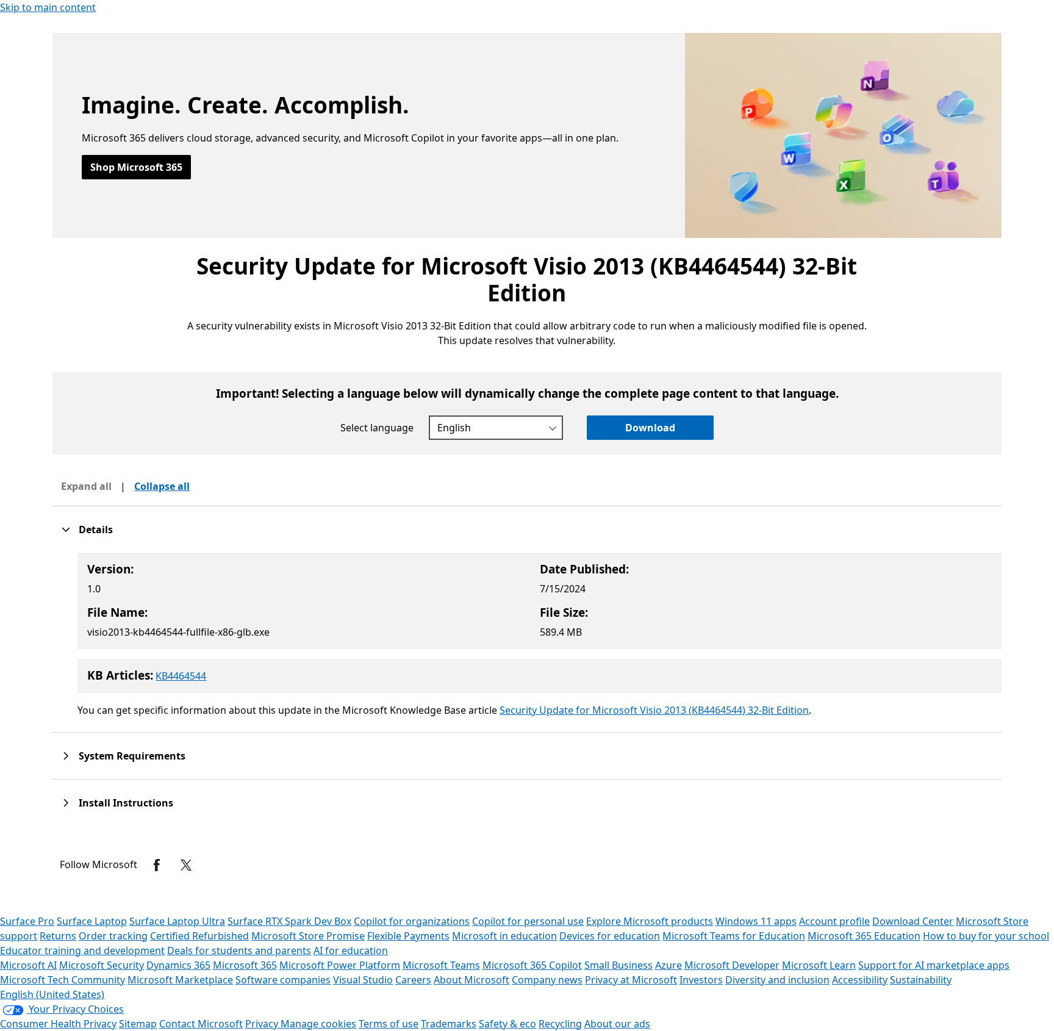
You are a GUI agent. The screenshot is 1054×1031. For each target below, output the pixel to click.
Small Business (618, 965)
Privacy (263, 1023)
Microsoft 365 (245, 965)
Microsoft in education (504, 936)
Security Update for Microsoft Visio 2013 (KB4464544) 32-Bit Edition (654, 710)
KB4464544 (181, 676)
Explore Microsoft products (649, 921)
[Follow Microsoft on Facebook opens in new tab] (157, 865)
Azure (668, 965)
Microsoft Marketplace (180, 979)
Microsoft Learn (819, 965)
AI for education (351, 950)
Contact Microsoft (201, 1023)
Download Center (912, 921)
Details (96, 529)
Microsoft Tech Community (62, 979)
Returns (58, 936)
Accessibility (859, 979)
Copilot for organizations (412, 921)
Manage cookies (318, 1023)
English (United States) (52, 994)
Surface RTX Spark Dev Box (289, 921)
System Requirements (132, 756)
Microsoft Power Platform (339, 965)
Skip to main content (48, 7)
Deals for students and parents (239, 950)
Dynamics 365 (178, 965)
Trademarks (448, 1023)
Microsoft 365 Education (864, 936)
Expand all (86, 486)
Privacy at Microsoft (631, 979)
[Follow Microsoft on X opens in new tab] (186, 865)
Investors (701, 979)
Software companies (283, 979)
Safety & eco (507, 1023)
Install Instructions (126, 803)
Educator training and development (82, 950)
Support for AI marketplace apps (933, 965)
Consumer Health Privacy (58, 1023)
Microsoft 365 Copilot (532, 965)
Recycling (560, 1023)
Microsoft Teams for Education (733, 936)
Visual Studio (363, 979)
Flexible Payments (408, 936)
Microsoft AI (28, 965)
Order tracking (113, 936)
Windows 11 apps (756, 921)
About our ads (617, 1023)
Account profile (834, 921)
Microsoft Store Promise (308, 936)
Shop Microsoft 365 (136, 167)
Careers (413, 979)
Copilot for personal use (528, 921)
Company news (547, 979)
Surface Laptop (92, 921)
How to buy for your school (986, 936)
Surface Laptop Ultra (177, 921)
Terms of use (388, 1023)
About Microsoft (471, 979)
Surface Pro (27, 921)
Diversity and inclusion (777, 979)
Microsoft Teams (441, 965)
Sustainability (921, 979)
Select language (377, 427)
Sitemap (138, 1023)
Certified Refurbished (199, 936)
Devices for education (609, 936)
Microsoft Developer (732, 965)
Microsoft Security (101, 965)
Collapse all (162, 486)
